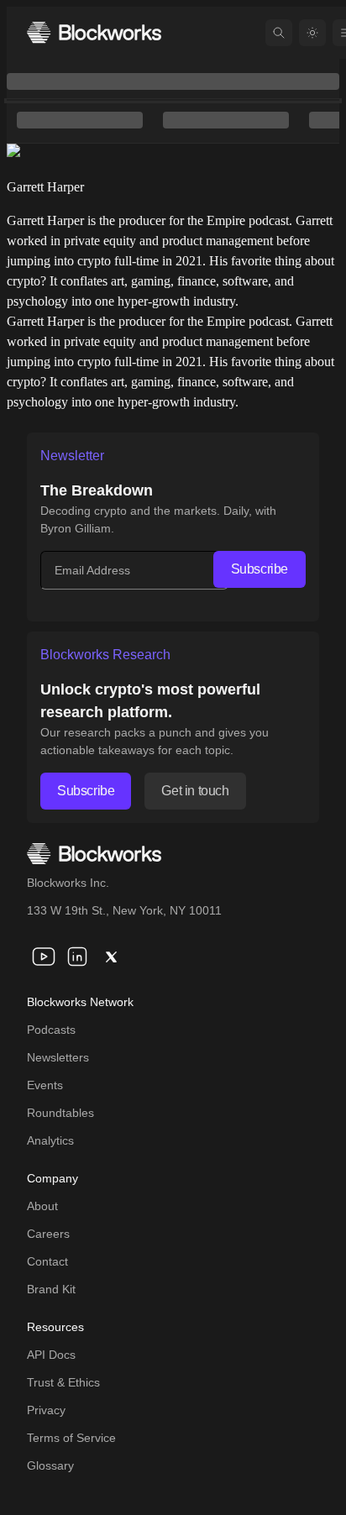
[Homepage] (94, 32)
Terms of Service (71, 1437)
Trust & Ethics (63, 1382)
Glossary (50, 1465)
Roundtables (60, 1112)
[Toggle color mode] (312, 32)
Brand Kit (51, 1289)
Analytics (50, 1140)
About (42, 1206)
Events (45, 1085)
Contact (47, 1261)
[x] (111, 956)
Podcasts (51, 1029)
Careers (48, 1233)
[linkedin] (77, 956)
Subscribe (259, 569)
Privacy (46, 1410)
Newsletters (58, 1057)
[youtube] (43, 956)
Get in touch (194, 791)
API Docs (51, 1354)
